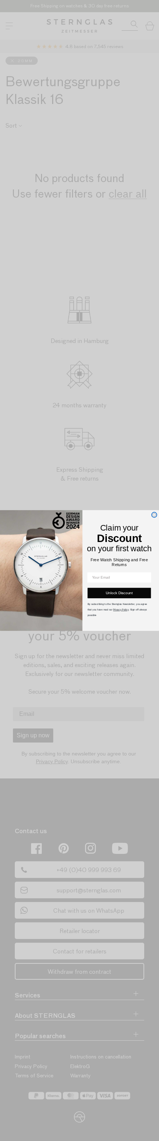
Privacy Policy (121, 609)
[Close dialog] (154, 514)
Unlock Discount (119, 593)
